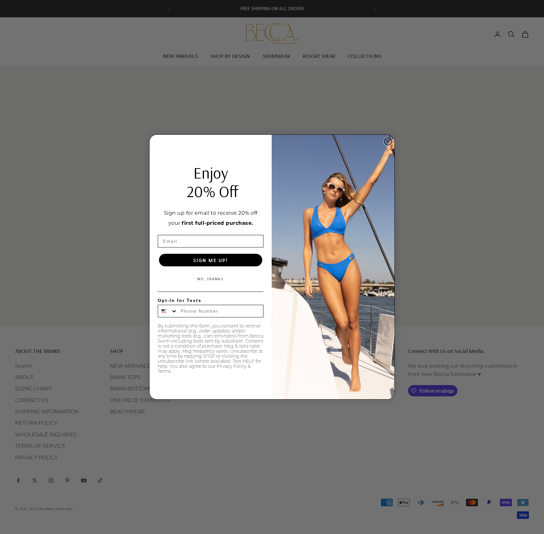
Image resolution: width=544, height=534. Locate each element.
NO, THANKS (210, 278)
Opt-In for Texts (179, 300)
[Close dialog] (388, 141)
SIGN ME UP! (210, 260)
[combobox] (168, 311)
